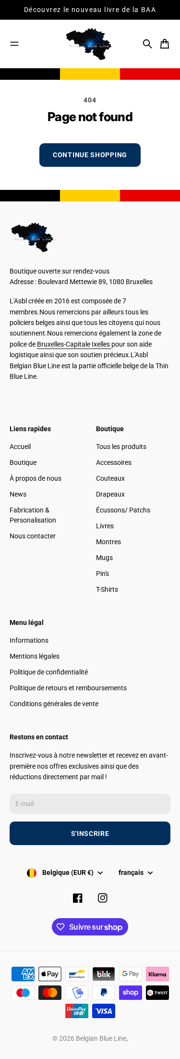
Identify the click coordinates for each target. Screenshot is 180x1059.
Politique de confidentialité (49, 672)
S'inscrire (90, 833)
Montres (108, 542)
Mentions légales (35, 656)
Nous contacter (33, 536)
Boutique (23, 462)
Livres (105, 526)
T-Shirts (107, 589)
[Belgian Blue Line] (90, 43)
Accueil (20, 446)
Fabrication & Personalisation (33, 515)
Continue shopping (90, 155)
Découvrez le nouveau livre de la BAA (90, 9)
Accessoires (114, 462)
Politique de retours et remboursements (68, 688)
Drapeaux (110, 494)
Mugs (104, 557)
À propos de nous (35, 478)
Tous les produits (121, 446)
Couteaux (110, 478)
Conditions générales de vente (54, 704)
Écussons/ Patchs (123, 510)
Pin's (102, 573)
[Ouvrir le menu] (14, 43)
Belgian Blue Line (101, 1038)
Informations (29, 640)
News (18, 494)
